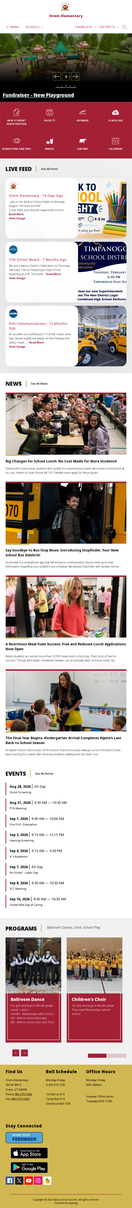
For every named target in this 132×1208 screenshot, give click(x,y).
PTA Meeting (18, 808)
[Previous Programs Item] (15, 1052)
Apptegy (73, 1203)
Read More (16, 214)
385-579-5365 (23, 1094)
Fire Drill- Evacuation (23, 824)
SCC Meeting (18, 889)
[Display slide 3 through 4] (117, 1056)
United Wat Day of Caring (26, 905)
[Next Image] (75, 76)
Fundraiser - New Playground (38, 95)
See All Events (44, 773)
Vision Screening (20, 792)
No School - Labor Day (24, 873)
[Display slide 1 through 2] (97, 1056)
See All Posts (49, 169)
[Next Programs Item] (24, 1052)
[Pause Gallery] (66, 76)
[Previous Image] (57, 76)
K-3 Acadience (19, 856)
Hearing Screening (22, 840)
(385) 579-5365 (20, 1099)
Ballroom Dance (28, 999)
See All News (39, 383)
